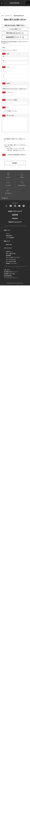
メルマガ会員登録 (10, 237)
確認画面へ (15, 162)
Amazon (15, 218)
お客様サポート (9, 251)
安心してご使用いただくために (13, 257)
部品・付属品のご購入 (11, 253)
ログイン (8, 233)
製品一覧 (6, 197)
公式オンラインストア (15, 211)
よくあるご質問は (15, 29)
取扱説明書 (8, 255)
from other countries (11, 259)
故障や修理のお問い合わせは (15, 33)
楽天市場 (15, 214)
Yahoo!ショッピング (15, 221)
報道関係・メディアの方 (11, 263)
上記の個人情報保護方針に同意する (17, 154)
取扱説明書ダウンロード (14, 37)
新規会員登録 (9, 235)
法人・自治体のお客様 (11, 261)
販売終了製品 (9, 244)
